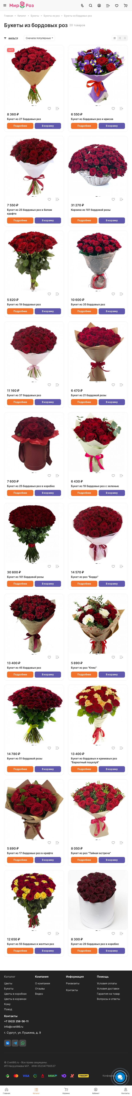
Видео (39, 993)
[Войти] (99, 5)
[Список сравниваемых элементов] (108, 5)
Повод (8, 1009)
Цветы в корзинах (15, 999)
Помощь (103, 976)
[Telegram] (15, 1043)
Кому (7, 1004)
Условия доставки (108, 988)
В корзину (48, 125)
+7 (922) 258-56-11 (16, 1021)
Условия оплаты (107, 983)
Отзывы (40, 988)
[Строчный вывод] (119, 38)
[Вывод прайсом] (125, 38)
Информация (75, 976)
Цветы (8, 983)
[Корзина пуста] (125, 5)
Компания (41, 976)
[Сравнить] (57, 108)
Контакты (72, 990)
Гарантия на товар (108, 993)
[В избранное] (49, 108)
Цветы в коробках (15, 993)
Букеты (8, 988)
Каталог (9, 976)
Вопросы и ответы (108, 999)
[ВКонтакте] (7, 1043)
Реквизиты (72, 983)
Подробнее (20, 125)
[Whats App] (22, 1043)
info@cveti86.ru (13, 1026)
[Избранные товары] (116, 5)
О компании (42, 983)
